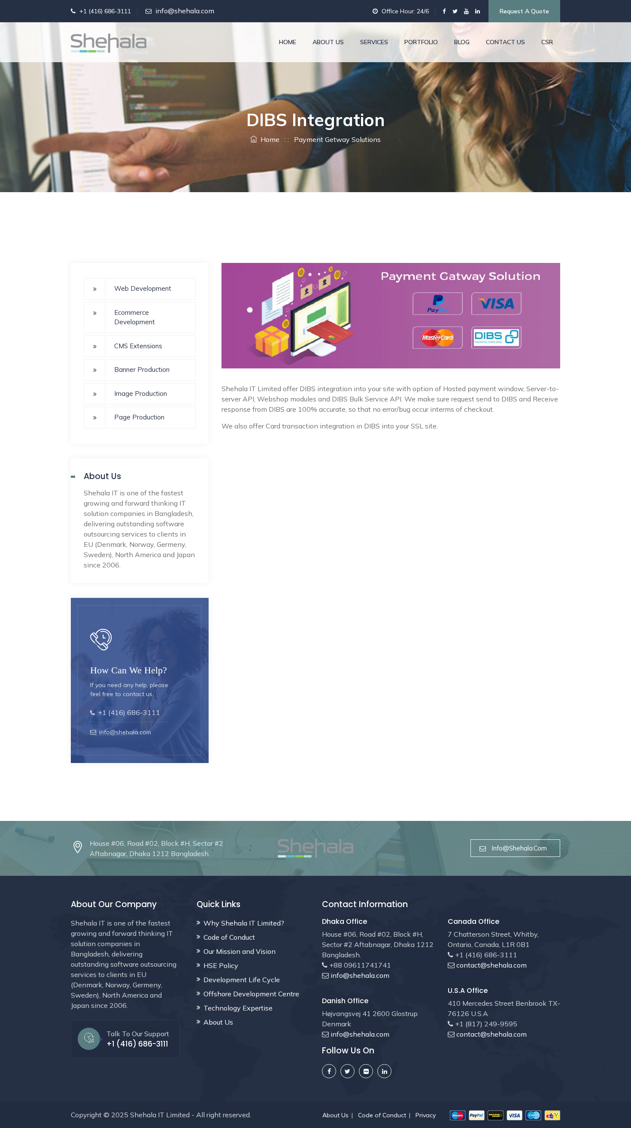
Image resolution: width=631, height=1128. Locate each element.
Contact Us (505, 42)
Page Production (139, 417)
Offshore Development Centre (251, 993)
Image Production (140, 393)
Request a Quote (524, 11)
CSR (547, 42)
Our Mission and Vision (239, 951)
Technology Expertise (238, 1008)
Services (374, 42)
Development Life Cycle (241, 979)
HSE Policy (220, 965)
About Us (328, 42)
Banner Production (142, 369)
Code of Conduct (229, 937)
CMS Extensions (138, 346)
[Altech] (108, 42)
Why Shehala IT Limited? (243, 923)
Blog (462, 42)
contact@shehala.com (491, 965)
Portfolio (421, 42)
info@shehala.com (184, 10)
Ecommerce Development (134, 317)
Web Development (142, 288)
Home (287, 42)
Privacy (426, 1115)
